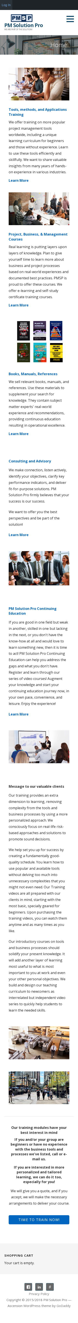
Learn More (19, 180)
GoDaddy (64, 1305)
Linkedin (39, 1287)
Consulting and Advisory (30, 461)
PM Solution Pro (23, 25)
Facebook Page (28, 1287)
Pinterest (50, 1287)
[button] (71, 19)
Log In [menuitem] (6, 5)
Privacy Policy (39, 1294)
